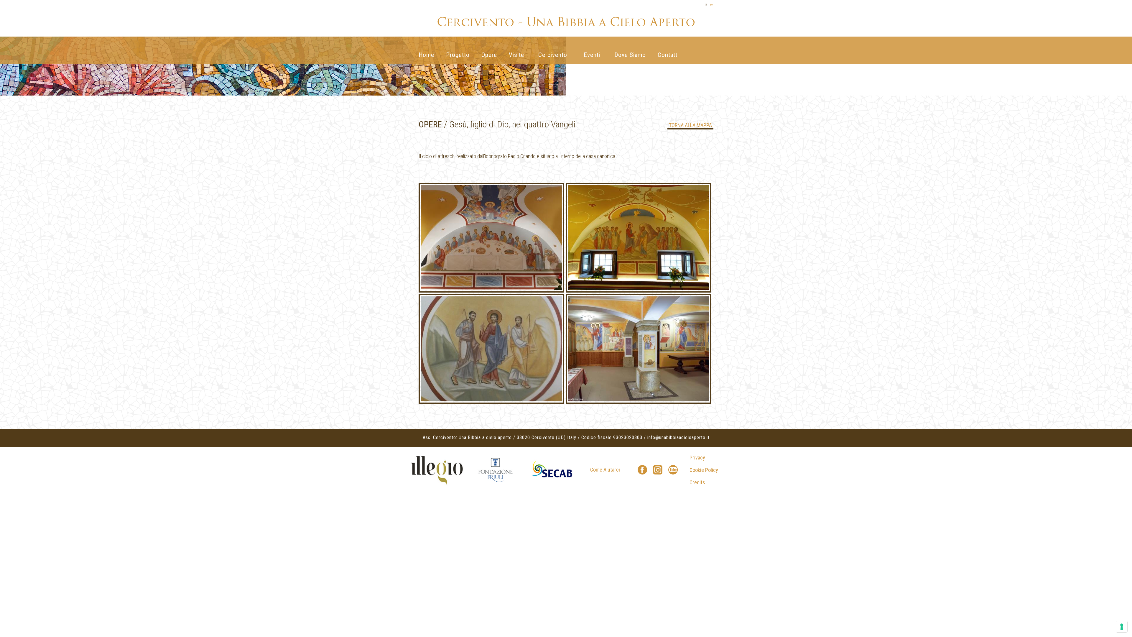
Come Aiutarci (605, 470)
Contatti (668, 54)
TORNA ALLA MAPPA (690, 125)
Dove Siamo (630, 54)
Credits (697, 482)
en (711, 5)
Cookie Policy (704, 470)
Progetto (458, 54)
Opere (489, 54)
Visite (516, 54)
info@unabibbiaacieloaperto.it (678, 437)
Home (426, 54)
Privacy (697, 457)
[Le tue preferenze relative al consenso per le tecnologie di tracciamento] (1121, 626)
